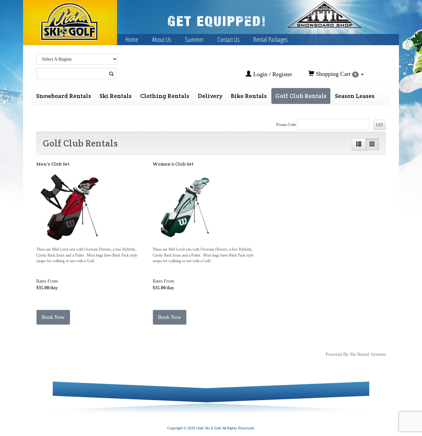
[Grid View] (372, 144)
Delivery (210, 96)
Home (131, 39)
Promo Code (286, 124)
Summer (194, 39)
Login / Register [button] (272, 74)
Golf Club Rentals (300, 96)
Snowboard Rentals (63, 96)
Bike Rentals (249, 96)
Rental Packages (270, 39)
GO (379, 124)
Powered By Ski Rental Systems (356, 354)
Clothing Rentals (164, 96)
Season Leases (355, 96)
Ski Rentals (116, 96)
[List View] (359, 144)
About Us (161, 39)
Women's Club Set (173, 164)
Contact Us (228, 39)
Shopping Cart (335, 74)
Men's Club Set (53, 164)
